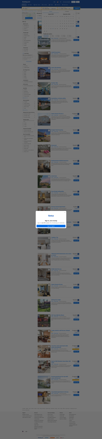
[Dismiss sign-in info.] (65, 212)
